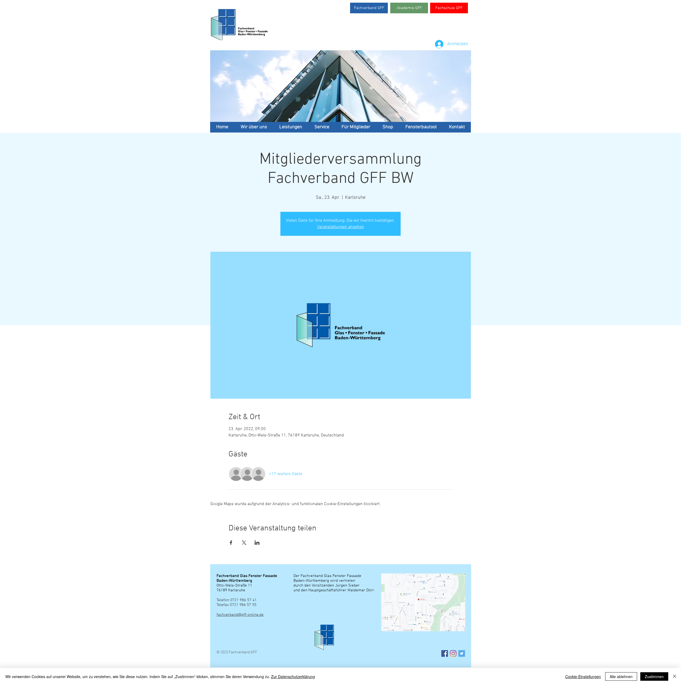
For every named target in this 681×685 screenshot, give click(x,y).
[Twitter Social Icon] (461, 653)
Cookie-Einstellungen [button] (583, 676)
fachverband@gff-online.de (240, 614)
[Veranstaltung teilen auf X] (244, 542)
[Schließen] (674, 676)
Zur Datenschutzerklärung (293, 676)
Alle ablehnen (621, 676)
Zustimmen (654, 676)
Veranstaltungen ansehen (340, 227)
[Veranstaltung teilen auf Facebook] (231, 542)
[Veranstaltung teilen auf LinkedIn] (257, 542)
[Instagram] (453, 653)
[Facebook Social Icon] (444, 653)
